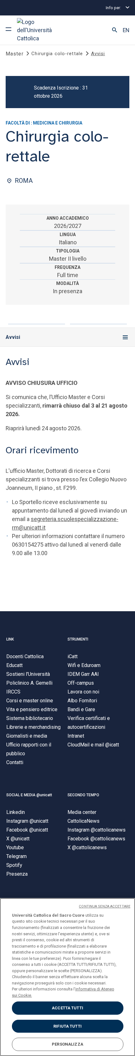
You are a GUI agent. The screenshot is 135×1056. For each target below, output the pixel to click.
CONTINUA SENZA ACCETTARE (104, 906)
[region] (67, 977)
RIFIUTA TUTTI (67, 1026)
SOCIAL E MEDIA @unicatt (29, 795)
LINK (10, 639)
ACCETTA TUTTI (67, 1008)
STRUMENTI (78, 639)
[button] (114, 30)
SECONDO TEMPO (83, 795)
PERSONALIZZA (67, 1044)
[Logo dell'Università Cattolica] (40, 30)
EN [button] (126, 30)
